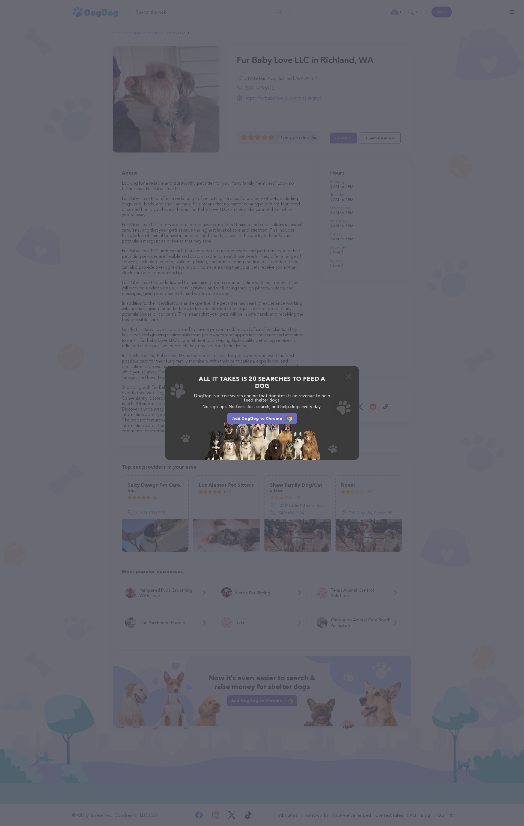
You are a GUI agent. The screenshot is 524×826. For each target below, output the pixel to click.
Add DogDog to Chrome (257, 418)
